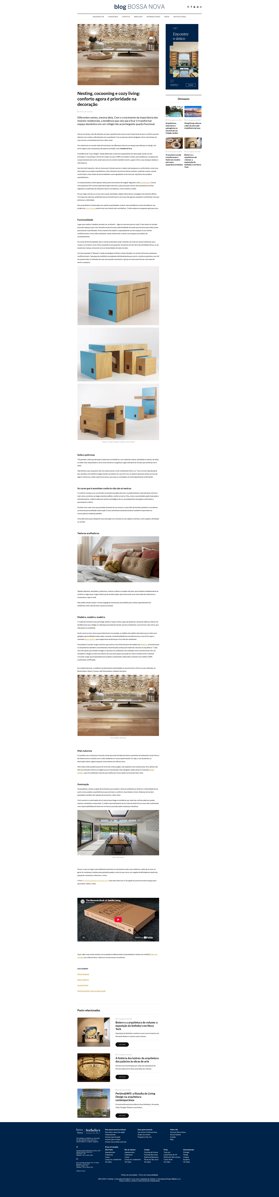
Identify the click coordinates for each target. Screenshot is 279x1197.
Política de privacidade (129, 1175)
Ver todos (108, 1162)
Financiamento (110, 1135)
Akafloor (143, 644)
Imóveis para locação (112, 1137)
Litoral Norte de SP (170, 1155)
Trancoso (167, 1152)
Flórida (185, 1155)
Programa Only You (145, 1137)
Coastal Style (82, 985)
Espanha (186, 1159)
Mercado (138, 17)
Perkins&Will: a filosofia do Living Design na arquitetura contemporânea (135, 1097)
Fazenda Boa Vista (151, 1155)
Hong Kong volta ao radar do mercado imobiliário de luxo (192, 125)
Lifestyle (126, 17)
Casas (107, 1157)
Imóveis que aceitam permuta (115, 1142)
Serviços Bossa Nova (178, 1132)
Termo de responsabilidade (148, 1175)
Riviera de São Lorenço (172, 1157)
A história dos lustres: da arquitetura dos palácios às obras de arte (137, 1060)
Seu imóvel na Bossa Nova (147, 1132)
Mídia (166, 17)
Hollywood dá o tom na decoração (91, 991)
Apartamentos (110, 1152)
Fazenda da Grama (151, 1152)
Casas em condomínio (113, 1159)
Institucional (179, 17)
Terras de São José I (151, 1159)
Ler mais (122, 1044)
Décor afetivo (83, 980)
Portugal (186, 1152)
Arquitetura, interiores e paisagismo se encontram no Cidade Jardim (172, 128)
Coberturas (109, 1155)
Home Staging (83, 974)
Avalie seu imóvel (144, 1135)
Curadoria (113, 17)
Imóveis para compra (112, 1139)
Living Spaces (145, 182)
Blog (171, 1139)
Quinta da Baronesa (151, 1157)
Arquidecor (98, 17)
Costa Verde (168, 1159)
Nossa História (175, 1135)
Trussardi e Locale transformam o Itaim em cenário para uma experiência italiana (174, 160)
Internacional (153, 17)
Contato (173, 1137)
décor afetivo (90, 639)
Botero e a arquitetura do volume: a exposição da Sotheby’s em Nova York (192, 161)
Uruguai (186, 1157)
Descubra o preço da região (115, 1132)
